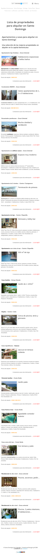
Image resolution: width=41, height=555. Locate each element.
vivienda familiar (11, 457)
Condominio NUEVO (6, 102)
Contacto (25, 548)
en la (10, 68)
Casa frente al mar (7, 409)
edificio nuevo (17, 150)
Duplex (4, 311)
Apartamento (4, 198)
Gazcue (16, 345)
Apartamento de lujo (8, 215)
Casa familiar (6, 280)
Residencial (5, 474)
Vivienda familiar (7, 378)
